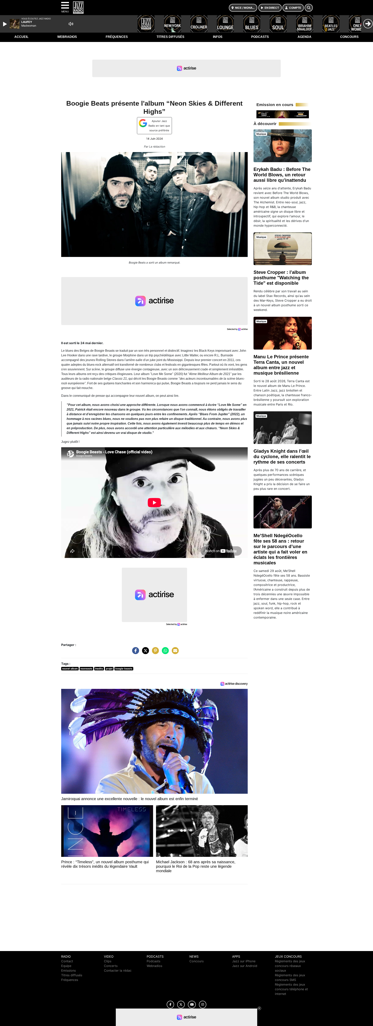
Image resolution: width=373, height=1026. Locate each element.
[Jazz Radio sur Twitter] (181, 1004)
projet (109, 668)
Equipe (66, 966)
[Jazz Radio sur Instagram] (202, 1004)
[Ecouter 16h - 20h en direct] (282, 114)
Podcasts (260, 36)
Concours (349, 36)
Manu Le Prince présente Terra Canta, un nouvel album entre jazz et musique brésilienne (281, 365)
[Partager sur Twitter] (144, 652)
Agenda (304, 36)
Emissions (68, 970)
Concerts (111, 966)
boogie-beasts (123, 668)
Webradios (67, 36)
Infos (217, 36)
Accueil (21, 36)
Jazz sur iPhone (243, 961)
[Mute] (71, 24)
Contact (67, 961)
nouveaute (86, 668)
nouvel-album (70, 668)
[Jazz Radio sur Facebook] (170, 1004)
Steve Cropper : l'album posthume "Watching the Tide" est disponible (281, 278)
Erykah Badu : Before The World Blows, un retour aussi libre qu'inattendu (282, 175)
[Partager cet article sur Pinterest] (154, 652)
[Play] (5, 24)
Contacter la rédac (118, 970)
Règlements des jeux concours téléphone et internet (291, 989)
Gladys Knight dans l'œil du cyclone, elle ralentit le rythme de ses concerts (282, 456)
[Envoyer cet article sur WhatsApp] (164, 652)
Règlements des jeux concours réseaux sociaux (290, 965)
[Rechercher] (309, 8)
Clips (107, 961)
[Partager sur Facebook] (134, 652)
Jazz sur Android (244, 966)
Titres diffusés (170, 36)
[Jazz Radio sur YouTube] (192, 1004)
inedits (99, 668)
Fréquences (117, 36)
